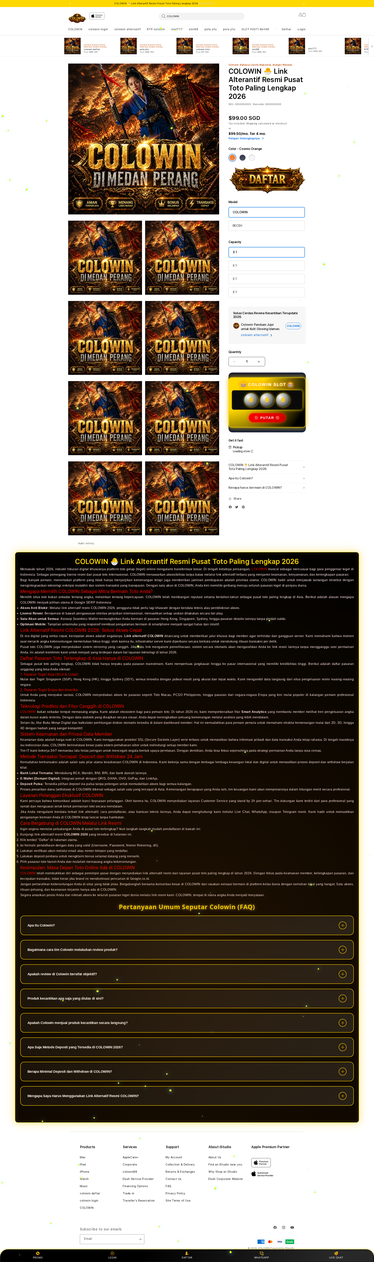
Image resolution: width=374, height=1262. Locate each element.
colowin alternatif (127, 29)
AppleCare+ (131, 1157)
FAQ (168, 1186)
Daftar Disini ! (207, 3)
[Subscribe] (140, 1239)
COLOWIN (75, 29)
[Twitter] (237, 508)
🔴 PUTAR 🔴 (267, 418)
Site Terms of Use (178, 1200)
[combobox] (201, 16)
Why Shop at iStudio (222, 1171)
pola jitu (211, 29)
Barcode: (258, 104)
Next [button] (304, 3)
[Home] (77, 17)
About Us (214, 1157)
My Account (174, 1157)
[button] (75, 29)
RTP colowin (156, 29)
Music (84, 1186)
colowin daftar (90, 1193)
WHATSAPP (261, 1257)
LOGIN (112, 1257)
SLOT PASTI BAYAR (255, 29)
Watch (84, 1179)
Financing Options (135, 1186)
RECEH (237, 225)
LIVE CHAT (336, 1257)
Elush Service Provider (138, 1179)
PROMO (38, 1257)
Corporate (130, 1164)
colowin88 (130, 1171)
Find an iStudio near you (225, 1164)
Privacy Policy (175, 1193)
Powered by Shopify (282, 1248)
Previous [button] (70, 3)
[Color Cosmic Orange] (232, 158)
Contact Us (174, 1179)
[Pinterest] (244, 508)
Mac (83, 1157)
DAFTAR (187, 1257)
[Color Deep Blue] (242, 158)
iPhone (84, 1171)
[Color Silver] (252, 158)
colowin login (98, 29)
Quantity (234, 352)
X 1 (235, 252)
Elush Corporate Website (225, 1179)
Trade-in (128, 1193)
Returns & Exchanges (180, 1171)
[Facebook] (231, 508)
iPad (83, 1164)
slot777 (177, 29)
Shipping (252, 123)
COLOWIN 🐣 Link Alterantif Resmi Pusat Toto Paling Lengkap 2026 (164, 3)
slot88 (193, 29)
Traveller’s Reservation (139, 1200)
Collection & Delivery (180, 1164)
